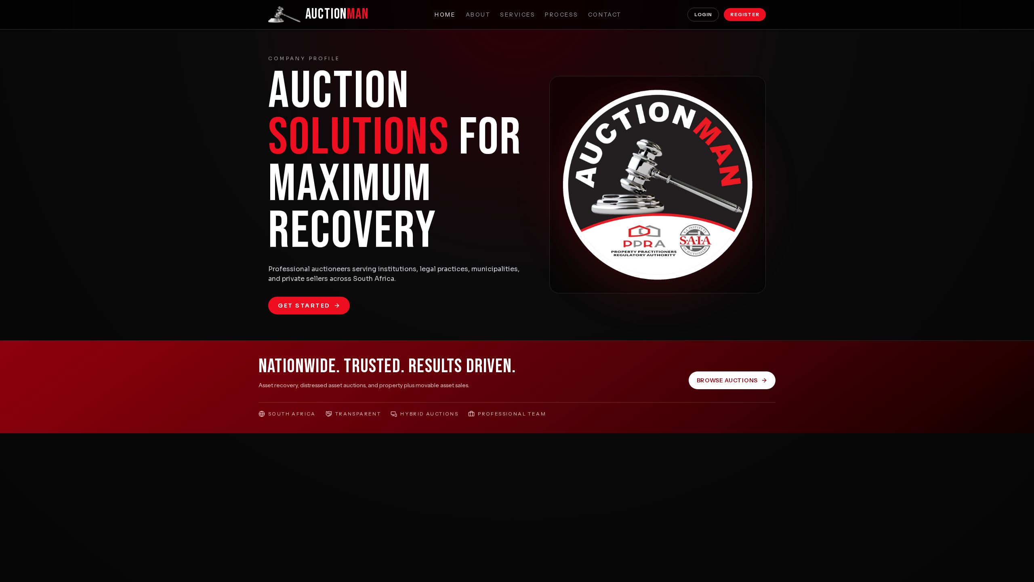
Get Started (304, 305)
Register (744, 14)
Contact (605, 14)
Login (703, 14)
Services (517, 14)
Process (561, 14)
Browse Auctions (727, 380)
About (478, 14)
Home (445, 14)
